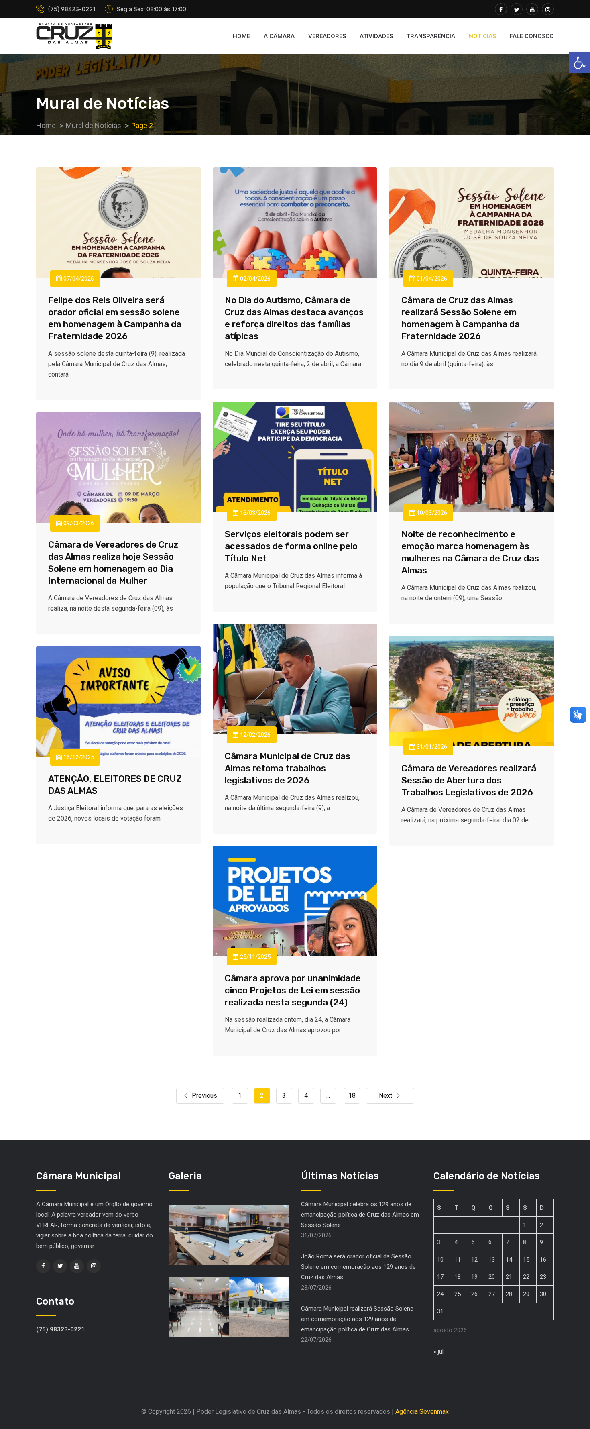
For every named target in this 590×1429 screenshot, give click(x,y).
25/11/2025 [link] (254, 956)
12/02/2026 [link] (254, 734)
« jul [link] (438, 1351)
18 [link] (352, 1095)
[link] (579, 62)
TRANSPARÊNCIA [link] (431, 36)
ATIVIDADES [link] (376, 36)
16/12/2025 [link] (78, 757)
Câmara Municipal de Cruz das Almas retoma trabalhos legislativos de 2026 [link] (287, 768)
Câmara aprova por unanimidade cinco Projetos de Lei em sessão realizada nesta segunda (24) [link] (293, 990)
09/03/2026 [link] (78, 523)
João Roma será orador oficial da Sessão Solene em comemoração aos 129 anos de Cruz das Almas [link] (358, 1267)
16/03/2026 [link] (254, 512)
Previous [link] (204, 1095)
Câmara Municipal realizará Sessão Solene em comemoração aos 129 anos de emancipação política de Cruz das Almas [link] (357, 1319)
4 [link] (306, 1095)
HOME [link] (241, 36)
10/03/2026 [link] (431, 512)
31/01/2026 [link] (431, 746)
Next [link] (385, 1095)
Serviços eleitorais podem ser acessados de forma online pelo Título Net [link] (291, 546)
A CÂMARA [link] (279, 36)
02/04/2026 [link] (254, 278)
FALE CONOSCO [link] (532, 36)
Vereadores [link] (327, 36)
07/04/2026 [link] (78, 278)
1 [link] (240, 1095)
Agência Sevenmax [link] (422, 1411)
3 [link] (284, 1095)
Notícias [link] (482, 36)
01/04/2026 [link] (431, 278)
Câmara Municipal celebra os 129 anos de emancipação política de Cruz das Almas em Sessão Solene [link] (360, 1215)
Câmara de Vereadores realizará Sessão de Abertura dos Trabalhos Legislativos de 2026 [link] (468, 780)
